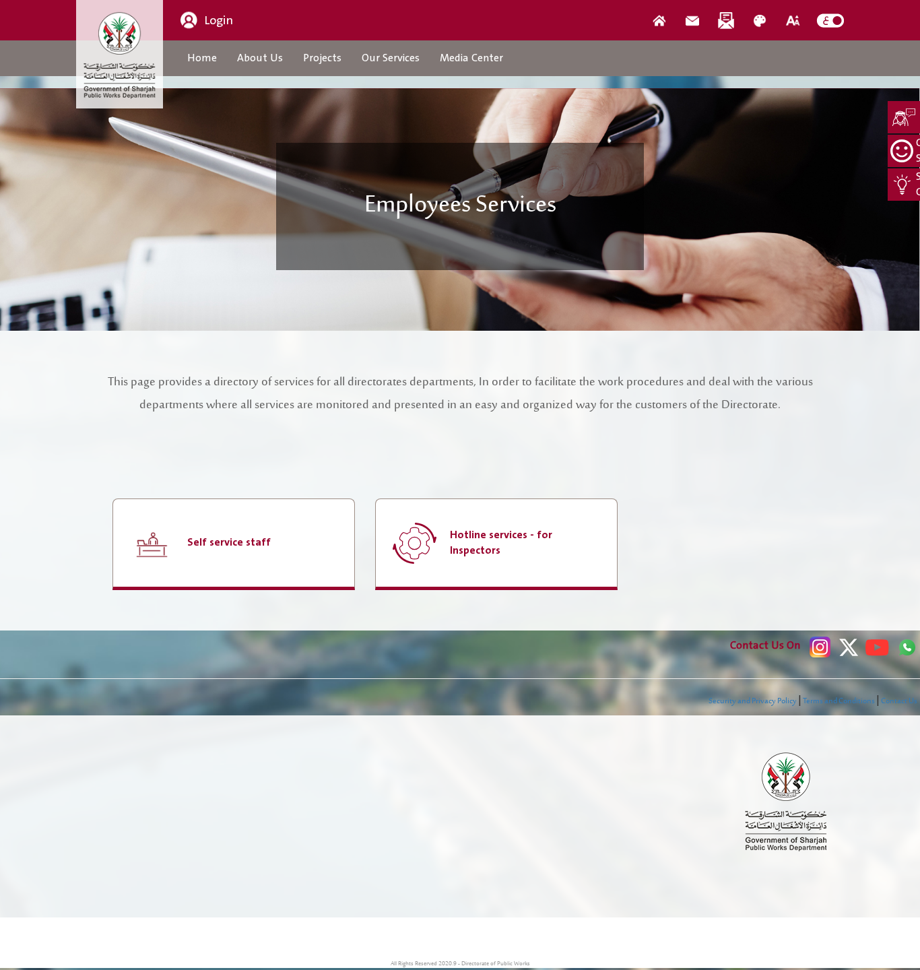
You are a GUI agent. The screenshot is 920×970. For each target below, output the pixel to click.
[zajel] (726, 20)
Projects (322, 58)
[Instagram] (820, 647)
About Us (260, 58)
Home (202, 58)
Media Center (471, 58)
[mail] (692, 20)
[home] (659, 20)
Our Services (391, 58)
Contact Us (899, 701)
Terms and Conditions (839, 701)
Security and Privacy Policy (753, 701)
